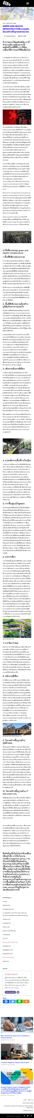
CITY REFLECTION (9, 23)
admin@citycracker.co (28, 1110)
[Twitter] (13, 1001)
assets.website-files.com (10, 942)
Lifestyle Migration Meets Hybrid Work (15, 1062)
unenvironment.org (8, 957)
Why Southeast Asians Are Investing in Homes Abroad (15, 1037)
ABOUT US (30, 1100)
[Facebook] (6, 1001)
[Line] (19, 1001)
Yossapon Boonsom (11, 974)
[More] (26, 1001)
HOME (24, 1100)
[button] (28, 3)
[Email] (18, 992)
